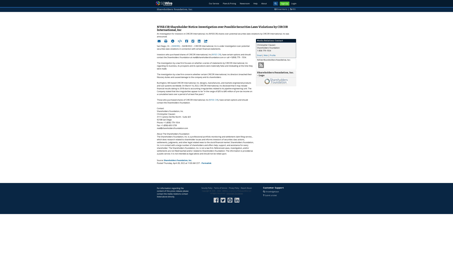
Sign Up (284, 3)
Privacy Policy (234, 188)
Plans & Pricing (229, 3)
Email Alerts (282, 9)
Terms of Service (220, 188)
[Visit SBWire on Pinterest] (230, 203)
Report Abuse (246, 188)
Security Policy (206, 188)
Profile (273, 55)
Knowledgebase (272, 191)
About (264, 3)
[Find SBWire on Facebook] (216, 203)
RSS (294, 9)
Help (255, 3)
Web (266, 55)
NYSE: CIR (216, 54)
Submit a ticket (271, 195)
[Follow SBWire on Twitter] (223, 203)
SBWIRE (175, 46)
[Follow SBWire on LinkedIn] (237, 203)
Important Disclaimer (235, 193)
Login (293, 3)
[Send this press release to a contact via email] (159, 41)
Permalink (206, 163)
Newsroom (245, 3)
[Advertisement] (226, 17)
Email (259, 55)
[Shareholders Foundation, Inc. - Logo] (276, 83)
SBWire (164, 3)
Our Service (214, 3)
